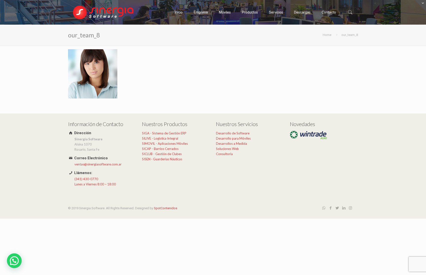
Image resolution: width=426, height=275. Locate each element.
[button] (14, 260)
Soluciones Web (227, 149)
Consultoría (224, 154)
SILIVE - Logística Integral (160, 138)
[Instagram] (350, 208)
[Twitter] (337, 208)
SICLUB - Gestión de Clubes (162, 154)
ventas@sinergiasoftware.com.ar (98, 164)
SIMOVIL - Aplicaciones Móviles (165, 144)
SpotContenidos (165, 208)
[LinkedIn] (343, 208)
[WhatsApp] (323, 208)
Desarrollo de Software (232, 133)
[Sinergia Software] (104, 12)
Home (327, 35)
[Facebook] (330, 208)
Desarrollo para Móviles (233, 138)
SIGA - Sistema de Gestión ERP (164, 133)
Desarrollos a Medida (231, 144)
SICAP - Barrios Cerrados (160, 149)
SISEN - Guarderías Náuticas (162, 159)
